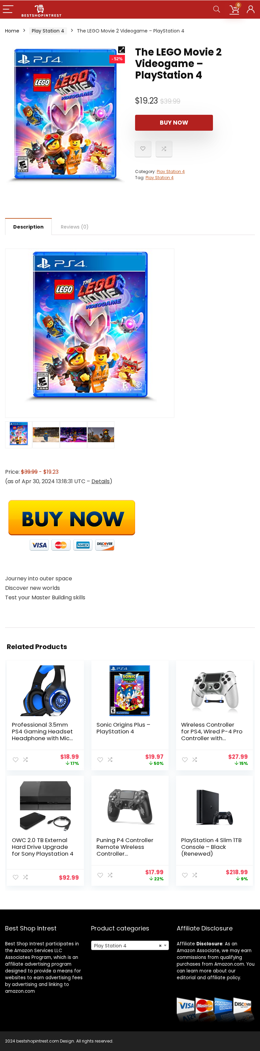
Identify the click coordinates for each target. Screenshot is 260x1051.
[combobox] (130, 945)
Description (28, 226)
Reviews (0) (75, 226)
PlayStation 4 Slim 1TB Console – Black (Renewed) (211, 847)
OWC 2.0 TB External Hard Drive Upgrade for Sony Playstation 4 (42, 847)
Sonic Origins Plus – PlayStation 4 (123, 728)
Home (12, 30)
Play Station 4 (48, 30)
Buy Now (174, 123)
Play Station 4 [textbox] (128, 945)
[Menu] (8, 10)
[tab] (28, 226)
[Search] (217, 10)
